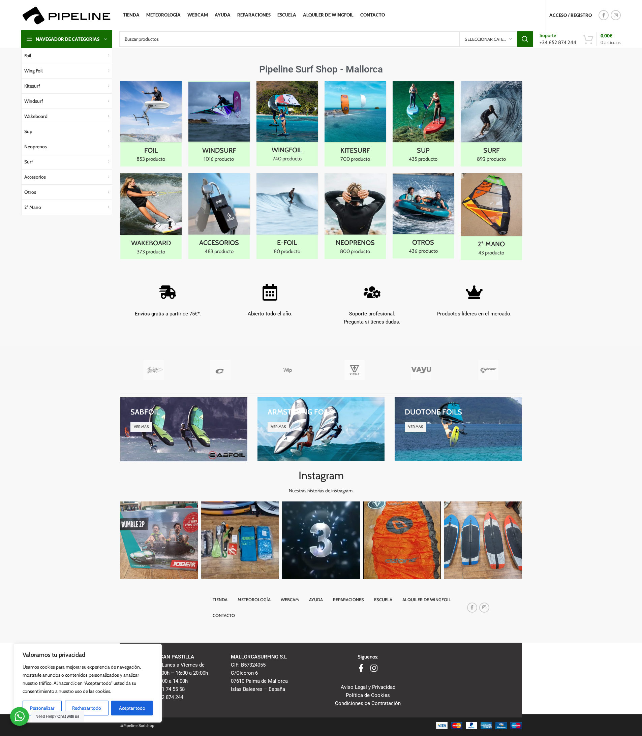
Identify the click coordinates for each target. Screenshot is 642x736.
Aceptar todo (132, 708)
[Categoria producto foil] (151, 123)
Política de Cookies (368, 695)
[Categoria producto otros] (423, 215)
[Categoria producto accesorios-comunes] (219, 216)
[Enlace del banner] (183, 429)
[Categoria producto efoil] (287, 216)
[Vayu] (421, 370)
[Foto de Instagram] (159, 540)
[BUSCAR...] (525, 39)
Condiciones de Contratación (368, 703)
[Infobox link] (558, 39)
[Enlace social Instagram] (616, 15)
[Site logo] (66, 15)
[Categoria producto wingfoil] (287, 123)
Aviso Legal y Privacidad (368, 687)
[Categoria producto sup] (423, 123)
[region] (87, 683)
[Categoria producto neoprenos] (355, 216)
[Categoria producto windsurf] (219, 123)
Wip (287, 370)
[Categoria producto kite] (355, 123)
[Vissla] (354, 370)
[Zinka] (153, 370)
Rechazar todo (86, 708)
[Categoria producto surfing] (491, 123)
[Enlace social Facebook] (604, 15)
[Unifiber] (488, 370)
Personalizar (42, 708)
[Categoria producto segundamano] (491, 216)
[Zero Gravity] (220, 370)
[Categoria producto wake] (151, 216)
